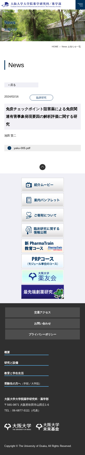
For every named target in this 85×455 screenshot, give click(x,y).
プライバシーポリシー (42, 334)
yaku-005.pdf (22, 148)
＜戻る (12, 84)
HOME (55, 46)
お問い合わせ (42, 323)
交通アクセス (42, 312)
